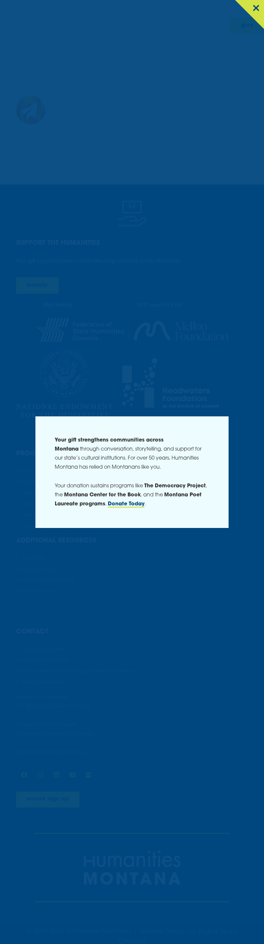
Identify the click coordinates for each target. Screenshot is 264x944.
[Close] (249, 14)
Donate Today (126, 504)
